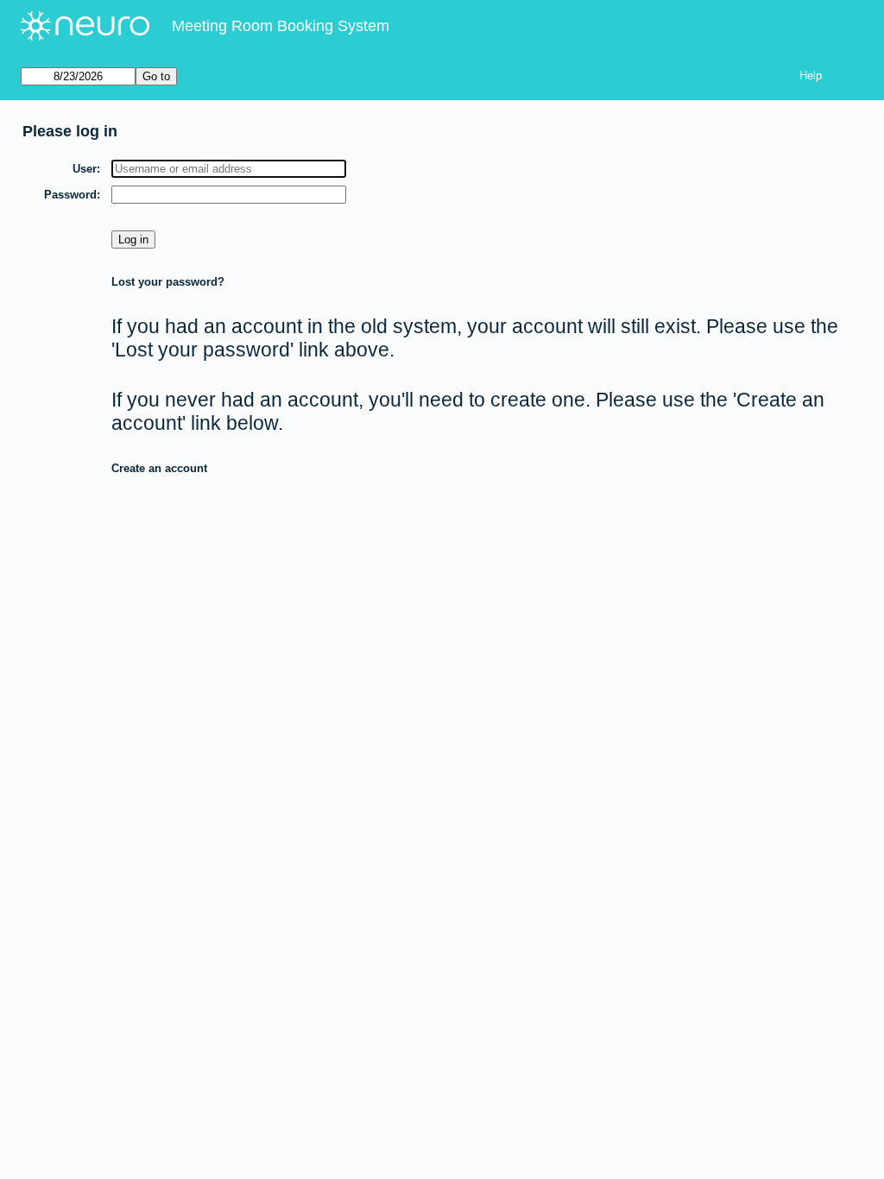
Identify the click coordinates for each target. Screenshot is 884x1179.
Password (70, 194)
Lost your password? (167, 281)
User (85, 168)
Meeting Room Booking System (280, 26)
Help (810, 75)
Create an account (159, 468)
